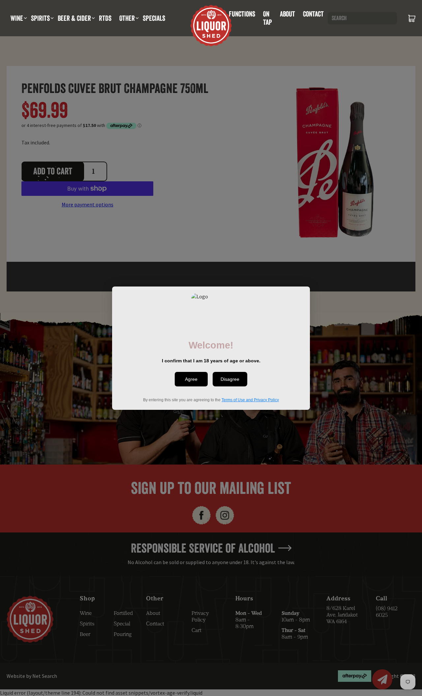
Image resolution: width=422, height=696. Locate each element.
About (287, 14)
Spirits (40, 18)
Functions (242, 14)
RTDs (105, 18)
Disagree (230, 379)
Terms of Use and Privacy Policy (250, 399)
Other (127, 18)
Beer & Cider (74, 18)
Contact (313, 14)
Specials (154, 18)
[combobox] (362, 18)
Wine (17, 18)
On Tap (267, 18)
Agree (191, 379)
